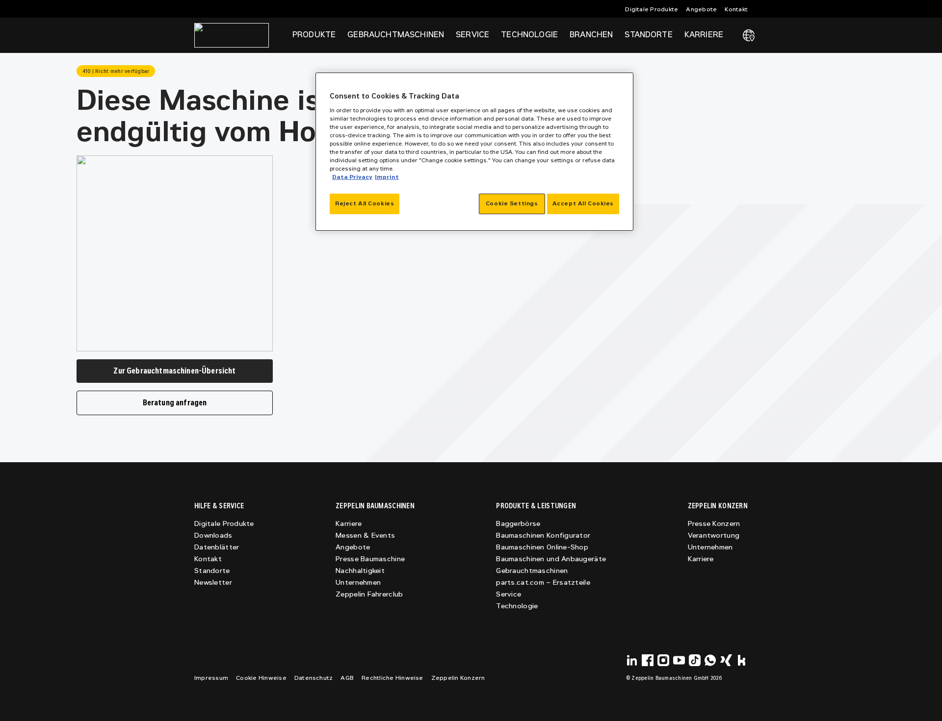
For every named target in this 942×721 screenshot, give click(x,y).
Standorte (648, 34)
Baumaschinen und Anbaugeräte (551, 559)
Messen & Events (365, 535)
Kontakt (736, 9)
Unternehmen (358, 582)
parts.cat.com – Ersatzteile (543, 582)
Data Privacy (352, 177)
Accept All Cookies (583, 203)
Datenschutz (313, 677)
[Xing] (726, 660)
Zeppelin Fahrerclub (369, 594)
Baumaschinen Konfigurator (543, 535)
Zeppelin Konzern (458, 677)
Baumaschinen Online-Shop (542, 547)
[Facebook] (648, 660)
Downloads (213, 535)
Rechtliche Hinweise (392, 677)
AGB (347, 677)
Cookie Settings (512, 203)
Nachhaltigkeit (360, 571)
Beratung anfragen (175, 402)
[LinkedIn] (632, 660)
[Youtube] (679, 660)
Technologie (517, 606)
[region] (474, 151)
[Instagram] (663, 660)
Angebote (701, 9)
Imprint (387, 177)
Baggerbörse (518, 524)
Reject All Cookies (364, 203)
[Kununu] (742, 660)
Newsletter (213, 582)
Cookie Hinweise (261, 677)
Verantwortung (714, 535)
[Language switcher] (749, 35)
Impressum (211, 677)
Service (508, 594)
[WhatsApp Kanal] (710, 660)
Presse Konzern (714, 524)
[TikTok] (695, 660)
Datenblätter (216, 547)
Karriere (349, 524)
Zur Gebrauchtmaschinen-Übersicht (174, 370)
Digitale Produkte (651, 9)
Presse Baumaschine (370, 559)
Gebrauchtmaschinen (532, 571)
